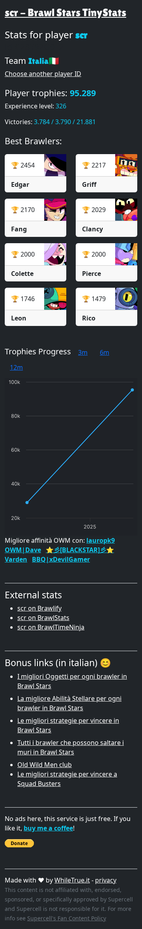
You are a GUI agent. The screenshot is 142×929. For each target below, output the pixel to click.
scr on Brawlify (39, 608)
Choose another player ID (43, 73)
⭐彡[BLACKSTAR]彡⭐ (80, 549)
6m (104, 352)
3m (83, 352)
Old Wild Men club (44, 764)
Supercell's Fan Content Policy (66, 918)
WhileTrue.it (72, 880)
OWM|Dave (23, 549)
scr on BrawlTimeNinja (50, 627)
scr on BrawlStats (43, 617)
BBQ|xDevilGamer (61, 559)
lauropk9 (100, 540)
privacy (105, 880)
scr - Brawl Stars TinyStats (65, 12)
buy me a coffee (48, 828)
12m (16, 367)
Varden (16, 559)
